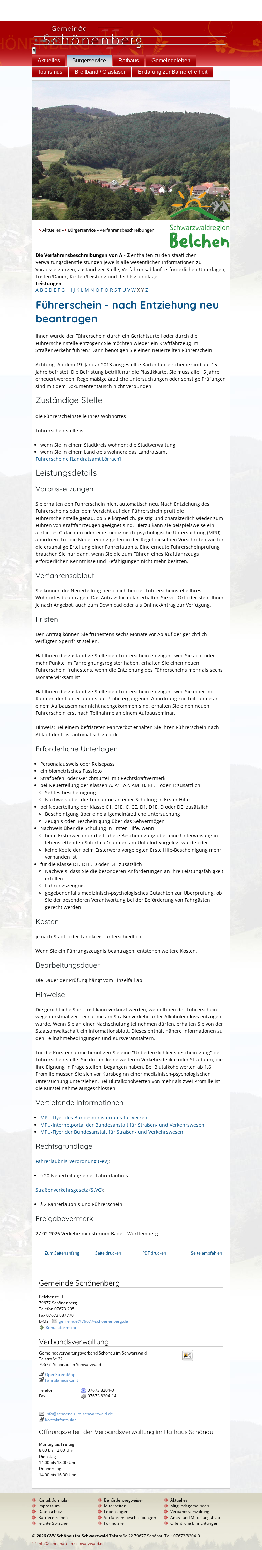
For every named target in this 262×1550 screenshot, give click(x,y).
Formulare (114, 1523)
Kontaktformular (61, 1327)
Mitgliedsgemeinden (189, 1506)
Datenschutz (50, 1512)
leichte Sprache (53, 1523)
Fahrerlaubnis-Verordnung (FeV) (71, 1161)
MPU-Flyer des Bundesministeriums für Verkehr (94, 1117)
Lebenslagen (116, 1512)
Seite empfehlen (206, 1253)
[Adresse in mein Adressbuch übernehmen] (189, 1360)
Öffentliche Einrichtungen (194, 1523)
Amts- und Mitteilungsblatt (195, 1517)
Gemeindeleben (170, 60)
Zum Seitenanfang (62, 1253)
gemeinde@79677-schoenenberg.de (93, 1321)
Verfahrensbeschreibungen (130, 1517)
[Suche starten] (34, 50)
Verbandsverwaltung (189, 1512)
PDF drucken (154, 1253)
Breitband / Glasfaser (100, 72)
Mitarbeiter (115, 1506)
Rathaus (128, 60)
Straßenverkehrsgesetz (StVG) (69, 1190)
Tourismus (50, 72)
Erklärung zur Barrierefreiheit (172, 72)
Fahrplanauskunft (61, 1380)
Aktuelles (49, 60)
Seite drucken (108, 1253)
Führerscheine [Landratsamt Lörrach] (78, 458)
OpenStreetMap (60, 1374)
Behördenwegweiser (123, 1500)
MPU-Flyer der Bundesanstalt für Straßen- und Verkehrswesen (111, 1132)
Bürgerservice (89, 60)
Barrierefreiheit (53, 1517)
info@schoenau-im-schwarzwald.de (79, 1414)
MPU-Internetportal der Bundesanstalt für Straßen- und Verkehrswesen (122, 1124)
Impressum (49, 1506)
